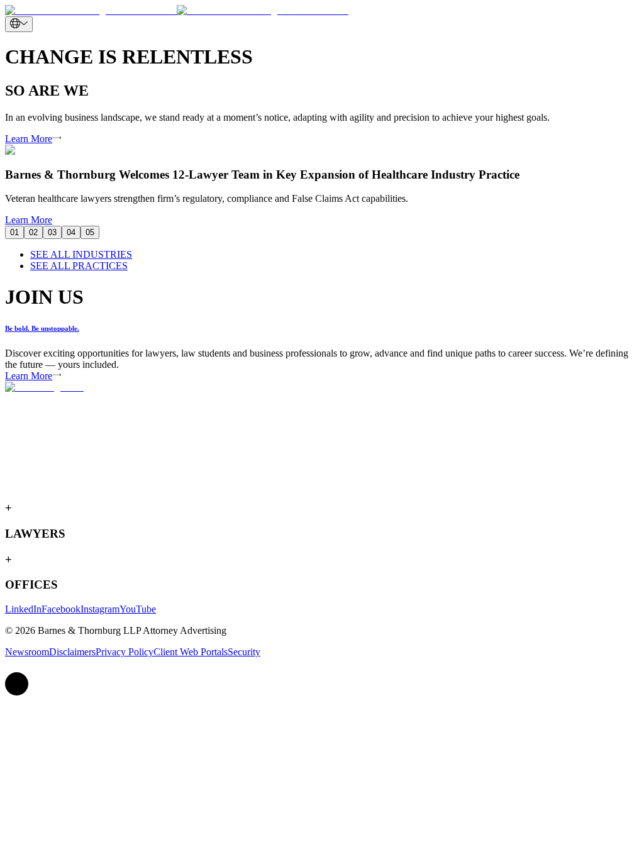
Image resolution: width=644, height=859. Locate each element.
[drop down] (19, 24)
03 (52, 232)
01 (14, 232)
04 (71, 232)
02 (33, 232)
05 (90, 232)
